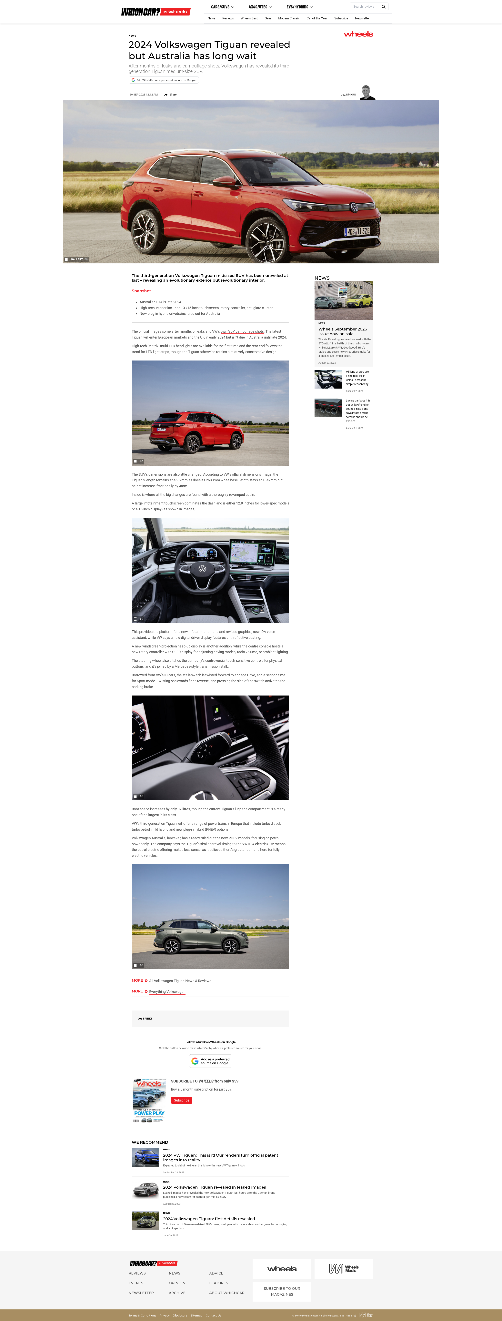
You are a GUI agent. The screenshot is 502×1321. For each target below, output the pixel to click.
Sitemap (197, 1315)
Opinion (177, 1283)
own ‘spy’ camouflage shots (242, 331)
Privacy (164, 1315)
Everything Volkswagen (167, 992)
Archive (177, 1293)
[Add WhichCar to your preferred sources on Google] (210, 1061)
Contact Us (213, 1315)
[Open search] (384, 7)
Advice (216, 1273)
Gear (268, 18)
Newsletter (362, 18)
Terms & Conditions (143, 1315)
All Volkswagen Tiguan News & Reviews (180, 981)
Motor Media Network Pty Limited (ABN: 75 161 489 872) (325, 1315)
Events (136, 1283)
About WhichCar (227, 1293)
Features (218, 1283)
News (211, 18)
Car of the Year (317, 18)
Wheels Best (249, 18)
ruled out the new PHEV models (225, 838)
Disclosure (180, 1315)
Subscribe (341, 18)
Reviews (228, 18)
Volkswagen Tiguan (195, 275)
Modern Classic (289, 18)
